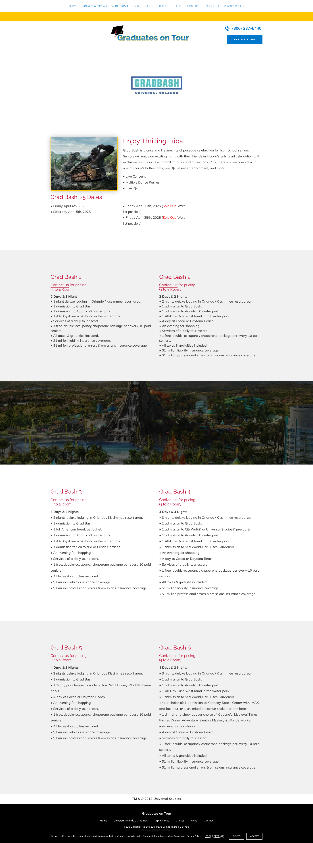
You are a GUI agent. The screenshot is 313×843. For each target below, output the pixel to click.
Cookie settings (214, 836)
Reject (236, 836)
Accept (254, 836)
